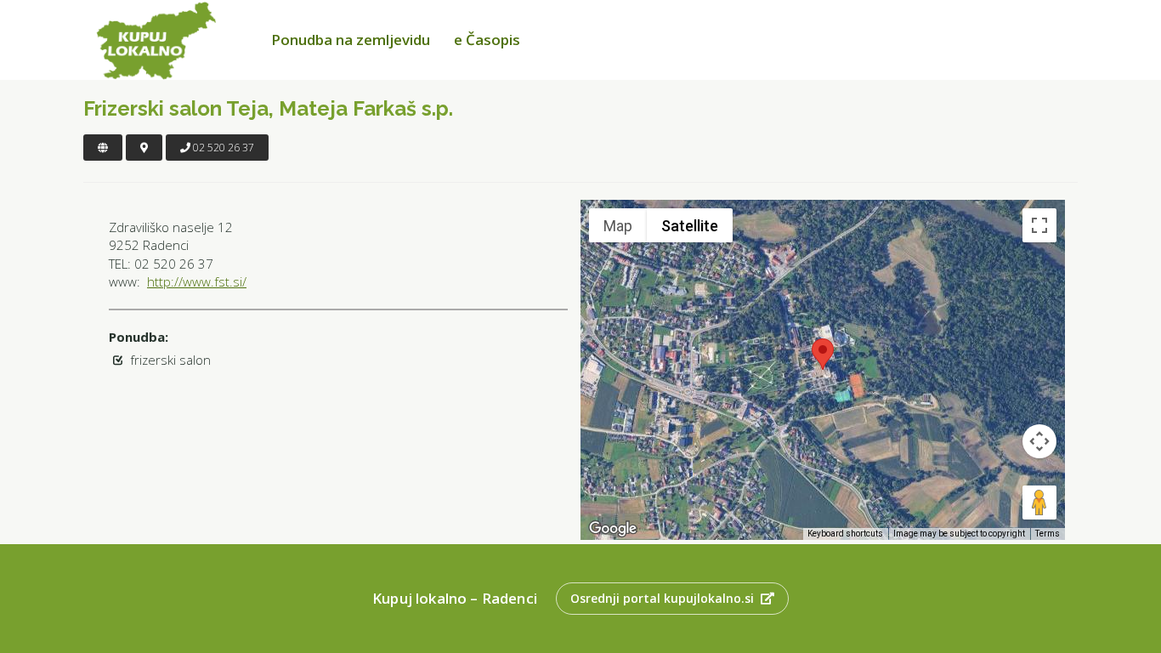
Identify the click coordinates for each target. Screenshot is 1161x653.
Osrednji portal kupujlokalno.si (662, 598)
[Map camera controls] (1039, 441)
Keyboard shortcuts (845, 533)
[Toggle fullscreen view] (1039, 225)
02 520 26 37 (222, 147)
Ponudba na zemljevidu (350, 39)
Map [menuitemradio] (617, 226)
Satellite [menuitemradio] (689, 226)
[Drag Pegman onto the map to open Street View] (1039, 502)
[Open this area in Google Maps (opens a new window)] (613, 529)
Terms (1047, 533)
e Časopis (487, 39)
